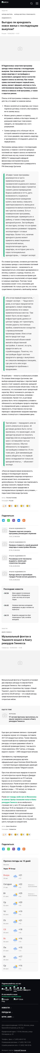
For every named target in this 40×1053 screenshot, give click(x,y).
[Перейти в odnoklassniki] (24, 521)
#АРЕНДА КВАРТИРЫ (7, 14)
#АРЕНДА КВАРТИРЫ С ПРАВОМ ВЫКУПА (24, 14)
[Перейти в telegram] (3, 521)
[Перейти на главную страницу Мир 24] (5, 3)
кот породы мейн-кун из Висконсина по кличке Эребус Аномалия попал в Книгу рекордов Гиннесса (19, 799)
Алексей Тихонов (20, 1050)
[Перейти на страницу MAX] (7, 989)
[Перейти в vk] (18, 521)
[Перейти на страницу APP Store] (18, 1000)
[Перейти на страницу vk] (3, 989)
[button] (3, 520)
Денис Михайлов (11, 826)
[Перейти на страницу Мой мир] (15, 989)
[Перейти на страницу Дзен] (19, 989)
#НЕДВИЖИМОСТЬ (6, 18)
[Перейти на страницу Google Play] (7, 1000)
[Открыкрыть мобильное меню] (37, 3)
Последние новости (13, 589)
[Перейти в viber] (13, 521)
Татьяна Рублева (11, 497)
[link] (17, 528)
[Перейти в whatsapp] (8, 521)
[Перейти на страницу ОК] (11, 989)
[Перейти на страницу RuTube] (23, 989)
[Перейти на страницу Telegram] (27, 989)
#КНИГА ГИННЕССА (7, 632)
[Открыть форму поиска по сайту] (31, 3)
